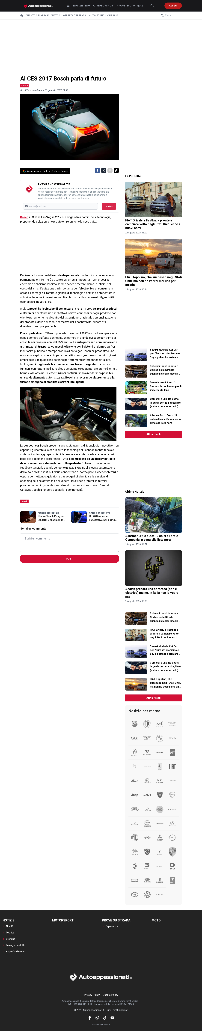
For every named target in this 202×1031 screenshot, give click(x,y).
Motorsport (106, 5)
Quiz (140, 5)
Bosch (24, 217)
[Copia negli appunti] (116, 170)
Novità (90, 5)
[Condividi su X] (103, 170)
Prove (121, 5)
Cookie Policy (110, 994)
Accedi (173, 5)
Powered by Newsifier (101, 1025)
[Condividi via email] (110, 170)
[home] (21, 15)
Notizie (78, 5)
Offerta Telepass (74, 15)
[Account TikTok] (105, 1018)
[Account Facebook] (90, 1018)
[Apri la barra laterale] (68, 6)
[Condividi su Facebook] (97, 170)
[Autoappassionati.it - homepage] (38, 6)
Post (69, 558)
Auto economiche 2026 (103, 15)
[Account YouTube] (112, 1018)
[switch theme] (152, 6)
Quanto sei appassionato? (43, 15)
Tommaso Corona (35, 90)
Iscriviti (109, 206)
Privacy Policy (92, 994)
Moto (131, 5)
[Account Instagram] (97, 1018)
